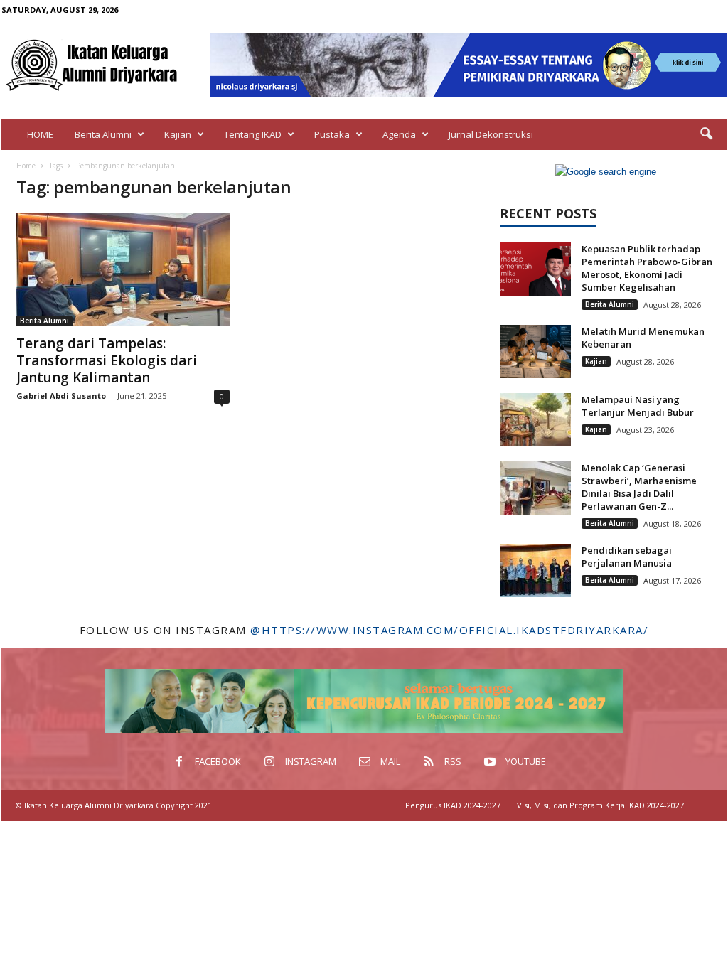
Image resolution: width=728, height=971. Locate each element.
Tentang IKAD (253, 134)
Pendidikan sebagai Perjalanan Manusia (627, 556)
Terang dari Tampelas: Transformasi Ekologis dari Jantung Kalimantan (106, 360)
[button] (706, 134)
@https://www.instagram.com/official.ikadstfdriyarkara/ (449, 630)
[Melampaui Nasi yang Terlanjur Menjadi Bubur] (535, 419)
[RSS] (694, 9)
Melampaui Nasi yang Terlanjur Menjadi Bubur (638, 406)
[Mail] (672, 9)
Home (26, 166)
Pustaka (332, 134)
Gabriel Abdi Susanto (61, 395)
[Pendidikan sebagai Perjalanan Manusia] (535, 570)
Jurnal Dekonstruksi (491, 134)
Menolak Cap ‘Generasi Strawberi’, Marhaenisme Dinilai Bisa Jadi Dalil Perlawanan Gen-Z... (639, 487)
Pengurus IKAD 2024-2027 (452, 805)
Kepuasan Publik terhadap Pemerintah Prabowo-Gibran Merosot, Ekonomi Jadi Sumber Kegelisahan (647, 268)
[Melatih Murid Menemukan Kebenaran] (535, 351)
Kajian (177, 134)
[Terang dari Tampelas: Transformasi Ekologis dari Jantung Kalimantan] (123, 269)
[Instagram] (650, 9)
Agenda (399, 134)
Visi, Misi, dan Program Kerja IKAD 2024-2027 (600, 805)
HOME (40, 134)
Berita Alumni (103, 134)
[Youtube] (716, 9)
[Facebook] (628, 9)
